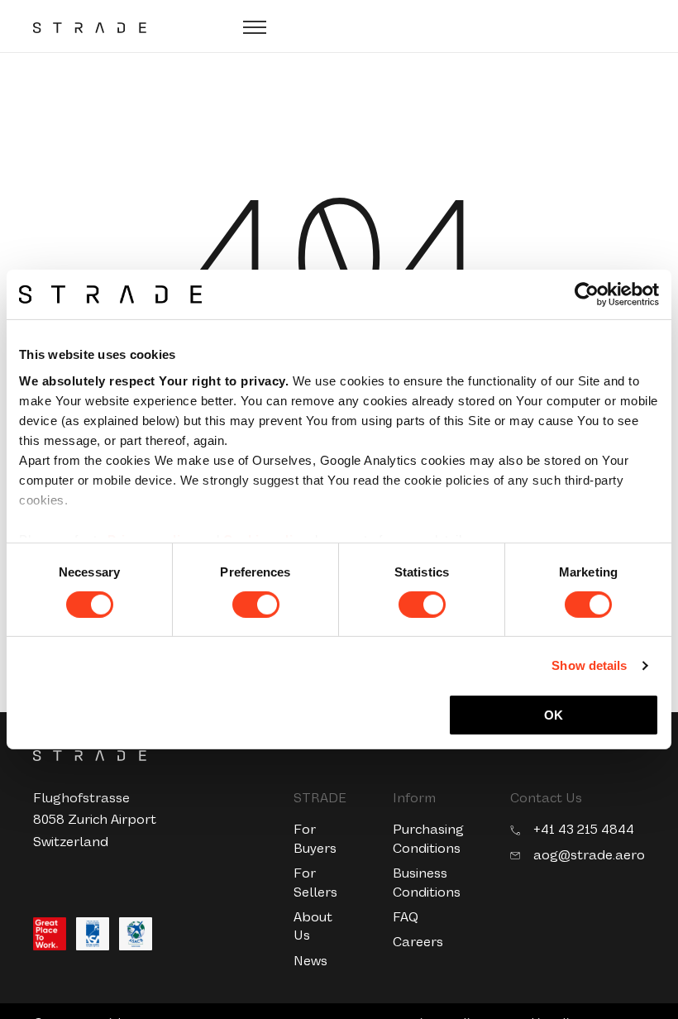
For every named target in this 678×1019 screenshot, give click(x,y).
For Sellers (315, 882)
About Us (313, 926)
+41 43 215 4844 (583, 829)
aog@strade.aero (589, 855)
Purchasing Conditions (428, 838)
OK (553, 715)
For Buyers (315, 838)
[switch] (255, 604)
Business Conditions (427, 882)
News (310, 961)
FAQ (405, 917)
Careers (418, 942)
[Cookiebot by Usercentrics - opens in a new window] (586, 294)
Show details (589, 665)
